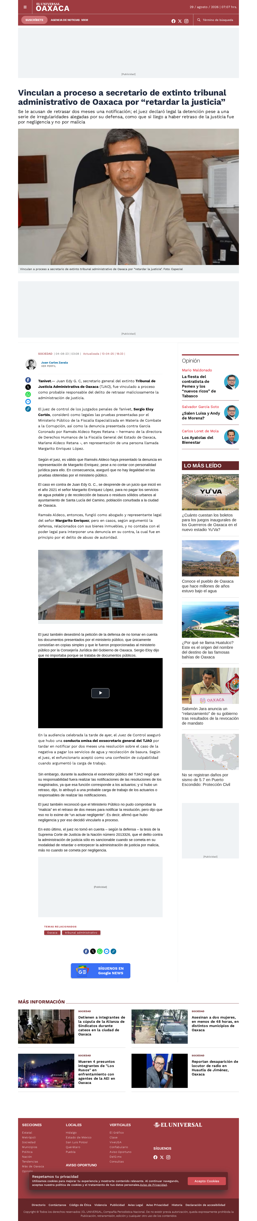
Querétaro (73, 1147)
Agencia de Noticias (65, 20)
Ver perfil (48, 366)
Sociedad (45, 353)
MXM (84, 20)
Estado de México (79, 1137)
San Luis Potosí (77, 1142)
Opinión (191, 360)
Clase (114, 1137)
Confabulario (119, 1147)
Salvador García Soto (200, 407)
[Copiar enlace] (28, 409)
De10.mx (116, 1156)
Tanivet (44, 381)
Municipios (29, 1147)
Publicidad (117, 1205)
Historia (177, 1205)
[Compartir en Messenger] (28, 402)
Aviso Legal (135, 1205)
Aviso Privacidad (157, 1205)
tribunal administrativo (81, 932)
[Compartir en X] (28, 387)
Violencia (100, 1205)
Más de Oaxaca (33, 1166)
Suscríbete (34, 20)
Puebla (71, 1151)
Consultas (117, 1161)
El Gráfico (117, 1132)
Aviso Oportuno (121, 1151)
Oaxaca (52, 932)
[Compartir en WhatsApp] (28, 394)
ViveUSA (116, 1142)
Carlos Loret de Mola (200, 431)
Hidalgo (71, 1132)
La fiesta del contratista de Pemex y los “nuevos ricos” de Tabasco (199, 386)
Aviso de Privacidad (153, 1184)
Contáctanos (57, 1205)
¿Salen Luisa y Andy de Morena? (201, 415)
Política (27, 1151)
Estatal (27, 1132)
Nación (27, 1156)
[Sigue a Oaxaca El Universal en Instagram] (187, 21)
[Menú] (25, 7)
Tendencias (30, 1161)
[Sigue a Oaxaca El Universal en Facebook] (174, 21)
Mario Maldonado (197, 370)
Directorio (38, 1205)
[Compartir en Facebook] (28, 380)
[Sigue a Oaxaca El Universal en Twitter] (181, 21)
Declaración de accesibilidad (205, 1205)
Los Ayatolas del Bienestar (197, 440)
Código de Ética (80, 1205)
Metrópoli (29, 1137)
